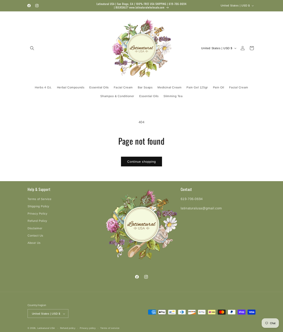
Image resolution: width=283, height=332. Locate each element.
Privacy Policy (37, 213)
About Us (34, 242)
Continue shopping (141, 161)
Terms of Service (40, 198)
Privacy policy (88, 328)
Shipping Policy (38, 206)
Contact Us (35, 235)
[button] (32, 48)
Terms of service (110, 328)
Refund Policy (37, 220)
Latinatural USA (46, 328)
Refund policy (68, 328)
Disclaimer (35, 228)
